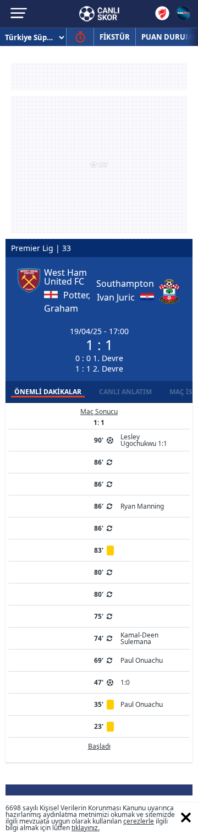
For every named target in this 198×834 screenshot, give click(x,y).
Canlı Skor (99, 13)
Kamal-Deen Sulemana (139, 638)
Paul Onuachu (141, 660)
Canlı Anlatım (125, 391)
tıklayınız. (86, 827)
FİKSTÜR (115, 37)
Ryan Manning (142, 506)
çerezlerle (138, 821)
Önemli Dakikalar (47, 391)
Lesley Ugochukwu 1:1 (143, 440)
